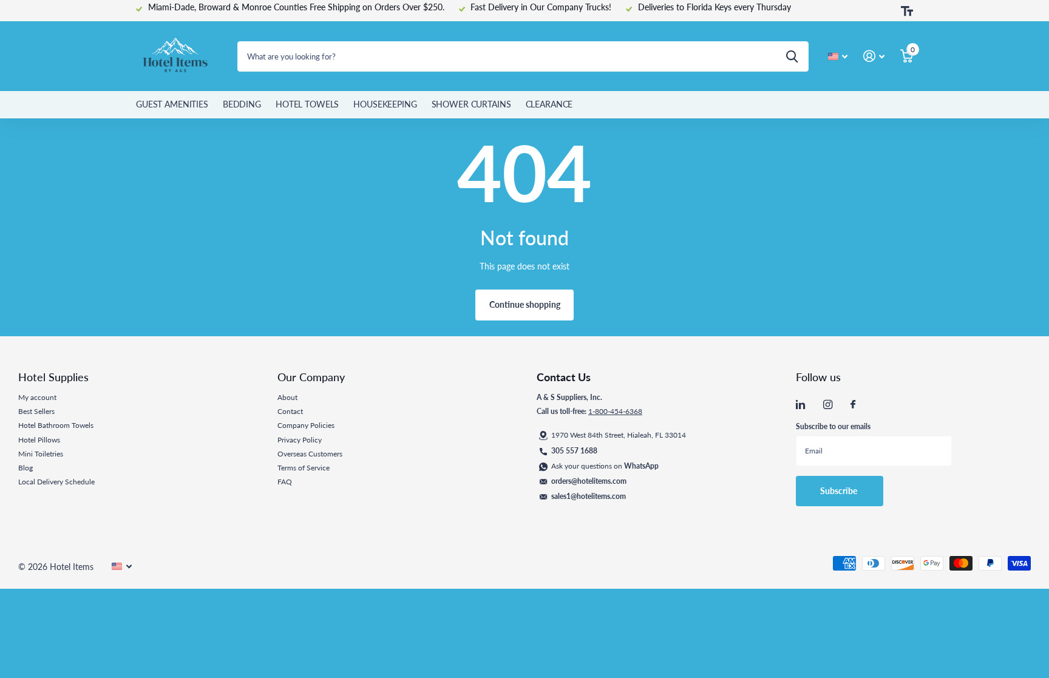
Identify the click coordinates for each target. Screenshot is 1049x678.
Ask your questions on (605, 465)
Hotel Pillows (39, 439)
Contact (290, 411)
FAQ (284, 481)
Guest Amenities (172, 104)
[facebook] (852, 405)
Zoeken (792, 56)
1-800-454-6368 (615, 411)
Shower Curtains (471, 104)
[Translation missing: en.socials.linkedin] (800, 404)
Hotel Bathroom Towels (55, 425)
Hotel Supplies (53, 377)
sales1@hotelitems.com (588, 496)
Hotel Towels (307, 104)
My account (37, 397)
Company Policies (305, 425)
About (287, 397)
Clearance (549, 104)
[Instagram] (827, 404)
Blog (25, 467)
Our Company (311, 377)
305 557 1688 (574, 450)
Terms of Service (303, 467)
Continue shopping (524, 304)
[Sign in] (874, 56)
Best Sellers (36, 411)
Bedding (242, 104)
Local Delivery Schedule (56, 481)
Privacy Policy (299, 439)
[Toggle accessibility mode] (907, 11)
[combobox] (523, 56)
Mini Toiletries (40, 453)
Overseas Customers (309, 453)
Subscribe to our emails (833, 426)
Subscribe (839, 491)
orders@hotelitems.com (588, 481)
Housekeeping (384, 104)
